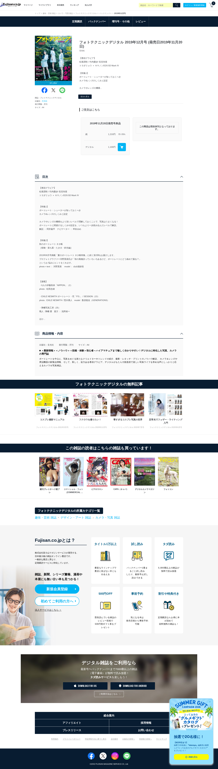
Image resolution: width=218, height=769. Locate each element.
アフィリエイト (72, 722)
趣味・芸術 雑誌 (49, 13)
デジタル (89, 147)
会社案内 (114, 739)
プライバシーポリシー (72, 739)
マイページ (28, 5)
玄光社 (44, 101)
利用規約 (54, 739)
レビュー (141, 21)
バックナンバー (105, 13)
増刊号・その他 (121, 21)
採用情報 (146, 722)
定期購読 (77, 21)
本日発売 (60, 5)
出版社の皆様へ (128, 739)
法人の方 (88, 5)
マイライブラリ (45, 5)
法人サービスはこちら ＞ (48, 610)
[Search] (176, 5)
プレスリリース (72, 730)
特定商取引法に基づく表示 (95, 739)
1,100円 (112, 147)
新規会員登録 (57, 589)
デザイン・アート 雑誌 (76, 517)
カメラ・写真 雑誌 (65, 13)
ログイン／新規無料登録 (195, 5)
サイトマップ (161, 739)
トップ (37, 13)
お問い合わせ (146, 730)
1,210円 (112, 134)
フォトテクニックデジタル (86, 13)
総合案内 (109, 715)
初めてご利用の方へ (57, 601)
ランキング (74, 5)
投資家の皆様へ (145, 739)
